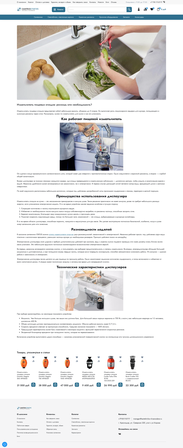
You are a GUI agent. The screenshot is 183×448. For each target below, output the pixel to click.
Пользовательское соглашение (27, 429)
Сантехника (38, 17)
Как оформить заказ (80, 2)
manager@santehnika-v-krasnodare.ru (147, 418)
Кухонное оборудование (108, 17)
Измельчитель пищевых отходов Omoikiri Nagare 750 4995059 (45, 375)
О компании (21, 2)
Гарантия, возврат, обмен (54, 426)
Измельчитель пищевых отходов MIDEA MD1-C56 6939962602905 (88, 375)
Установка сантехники (53, 433)
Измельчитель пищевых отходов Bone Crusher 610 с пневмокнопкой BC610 (132, 376)
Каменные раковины (86, 17)
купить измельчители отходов (61, 234)
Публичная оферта (23, 426)
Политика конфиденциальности (27, 433)
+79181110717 (124, 418)
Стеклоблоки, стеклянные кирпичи (61, 17)
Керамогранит (76, 433)
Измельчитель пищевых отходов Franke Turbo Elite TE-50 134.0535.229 (110, 376)
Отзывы (113, 2)
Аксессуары (139, 17)
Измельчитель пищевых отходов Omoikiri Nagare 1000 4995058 (66, 375)
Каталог (31, 2)
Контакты (92, 2)
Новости (101, 2)
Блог (107, 2)
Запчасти (126, 17)
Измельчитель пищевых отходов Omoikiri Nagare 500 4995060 (23, 375)
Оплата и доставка (42, 2)
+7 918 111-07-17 (156, 2)
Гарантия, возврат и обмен (61, 2)
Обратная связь (51, 429)
